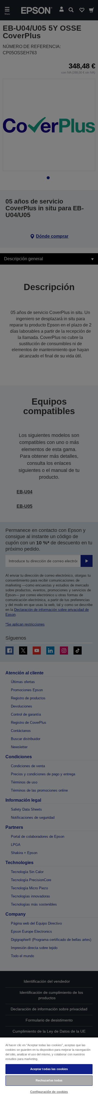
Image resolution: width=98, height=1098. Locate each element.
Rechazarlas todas (49, 1080)
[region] (49, 1067)
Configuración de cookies (49, 1091)
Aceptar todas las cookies (49, 1069)
